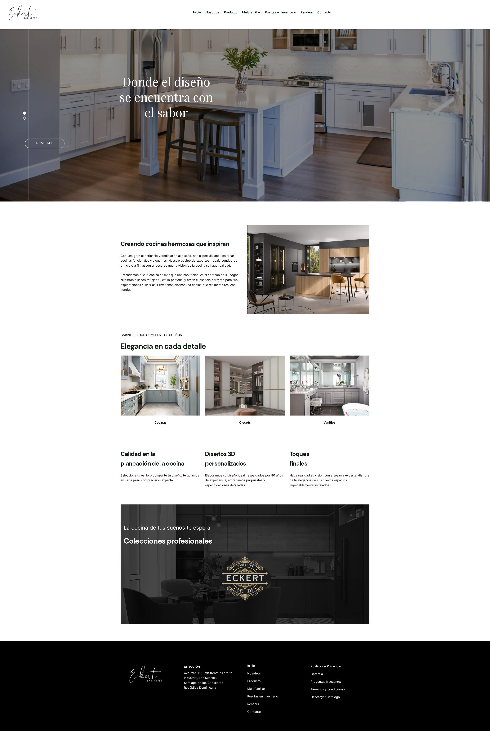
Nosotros (142, 146)
